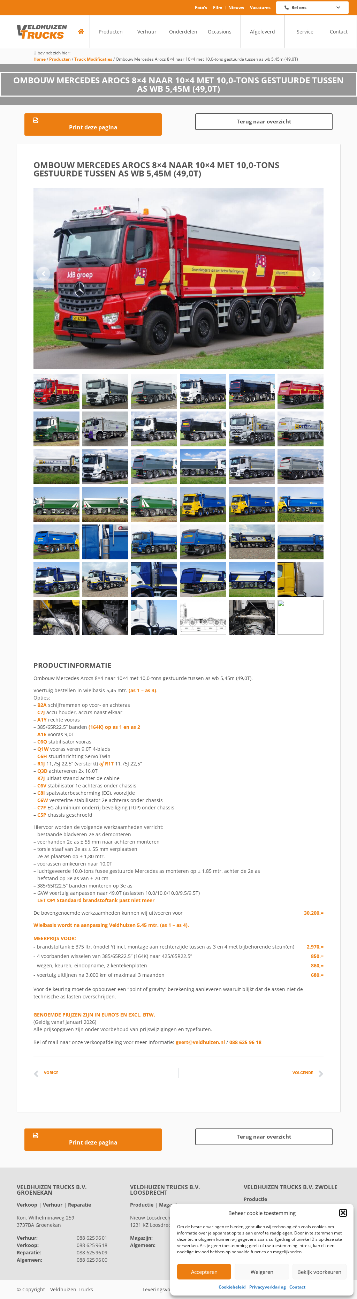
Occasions (219, 31)
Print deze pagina (93, 127)
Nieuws (236, 7)
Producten (111, 31)
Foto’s (201, 7)
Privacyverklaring (267, 1287)
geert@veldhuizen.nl (200, 1042)
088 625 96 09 (92, 1252)
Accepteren (204, 1271)
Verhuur (147, 31)
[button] (343, 1212)
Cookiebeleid (232, 1287)
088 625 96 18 (245, 1042)
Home (39, 59)
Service (305, 31)
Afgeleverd (262, 31)
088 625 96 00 (92, 1259)
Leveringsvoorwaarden (169, 1289)
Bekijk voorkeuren (319, 1271)
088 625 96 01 (92, 1237)
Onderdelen (183, 31)
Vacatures (260, 7)
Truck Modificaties (93, 59)
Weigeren (262, 1271)
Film (217, 7)
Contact (297, 1287)
